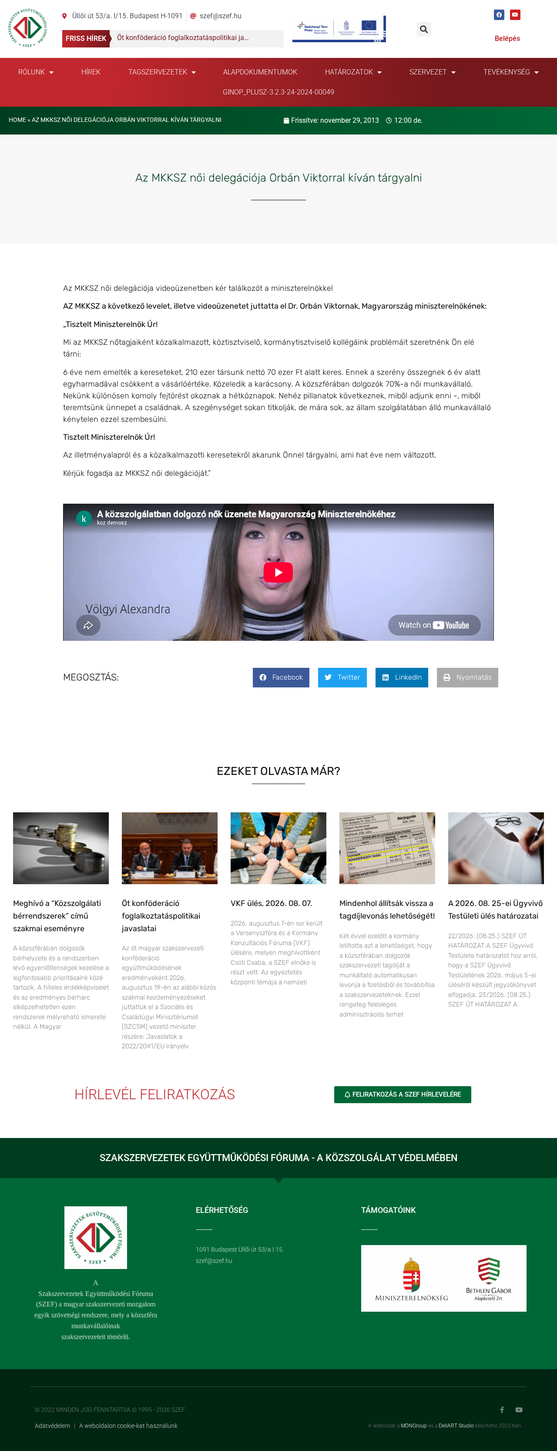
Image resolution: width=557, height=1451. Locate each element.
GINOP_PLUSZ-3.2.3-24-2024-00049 (278, 92)
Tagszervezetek (157, 72)
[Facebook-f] (502, 1410)
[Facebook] (499, 15)
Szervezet (428, 72)
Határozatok (349, 72)
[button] (424, 29)
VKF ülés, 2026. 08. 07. (271, 903)
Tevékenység (506, 72)
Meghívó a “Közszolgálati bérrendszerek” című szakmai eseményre (57, 916)
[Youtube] (515, 15)
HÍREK (91, 72)
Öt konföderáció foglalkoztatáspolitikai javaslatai (161, 916)
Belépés (507, 38)
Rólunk (31, 72)
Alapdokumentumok (260, 72)
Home (17, 119)
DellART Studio (456, 1426)
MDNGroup (414, 1426)
